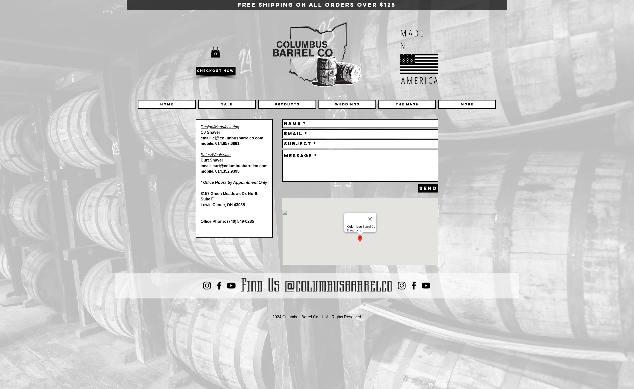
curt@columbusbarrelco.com (239, 166)
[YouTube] (231, 285)
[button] (215, 52)
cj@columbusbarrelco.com (237, 138)
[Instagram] (207, 285)
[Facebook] (219, 285)
